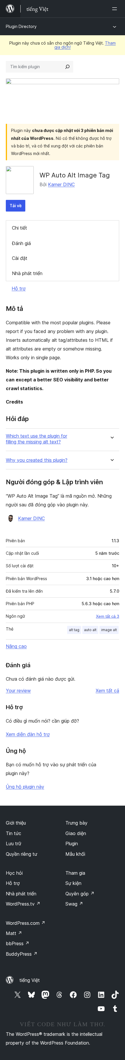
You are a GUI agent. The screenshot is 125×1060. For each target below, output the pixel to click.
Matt (14, 933)
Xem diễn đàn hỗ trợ (28, 734)
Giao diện (75, 833)
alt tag (74, 630)
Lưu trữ (13, 843)
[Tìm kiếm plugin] (67, 67)
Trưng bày (76, 823)
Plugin (71, 843)
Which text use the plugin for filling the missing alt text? (36, 438)
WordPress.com (25, 923)
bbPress (17, 943)
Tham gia (75, 873)
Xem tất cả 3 (107, 616)
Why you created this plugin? (36, 460)
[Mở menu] (115, 8)
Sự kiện (73, 883)
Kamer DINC (61, 184)
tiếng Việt (29, 980)
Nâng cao (16, 646)
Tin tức (13, 833)
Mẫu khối (75, 854)
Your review (18, 690)
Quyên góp (79, 894)
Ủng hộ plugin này (25, 787)
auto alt (90, 630)
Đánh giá (21, 243)
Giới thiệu (16, 823)
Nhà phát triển (27, 273)
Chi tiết (19, 228)
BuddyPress (22, 954)
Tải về (16, 205)
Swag (74, 904)
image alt (109, 630)
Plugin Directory (21, 26)
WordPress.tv (23, 904)
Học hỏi (14, 873)
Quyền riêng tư (21, 854)
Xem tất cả (107, 690)
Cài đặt (19, 258)
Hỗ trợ (19, 288)
